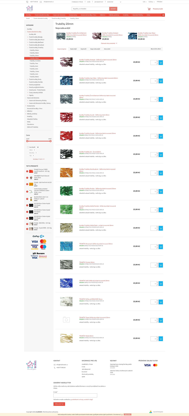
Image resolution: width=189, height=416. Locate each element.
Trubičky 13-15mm (35, 61)
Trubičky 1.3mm (34, 72)
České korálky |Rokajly (35, 37)
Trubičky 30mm (34, 53)
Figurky (31, 95)
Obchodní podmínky (88, 374)
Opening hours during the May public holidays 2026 (121, 365)
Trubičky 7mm (34, 64)
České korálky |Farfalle (36, 82)
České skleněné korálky (34, 32)
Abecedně (107, 49)
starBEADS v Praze (77, 2)
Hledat (113, 9)
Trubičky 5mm (34, 66)
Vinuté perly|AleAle (34, 85)
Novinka (32, 153)
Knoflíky (29, 29)
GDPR (83, 377)
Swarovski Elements (33, 98)
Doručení (110, 2)
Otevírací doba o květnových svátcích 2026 (121, 372)
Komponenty (31, 106)
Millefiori (29, 111)
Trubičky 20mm (34, 58)
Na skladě (33, 147)
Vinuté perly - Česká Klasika (37, 90)
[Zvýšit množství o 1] (158, 61)
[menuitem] (28, 15)
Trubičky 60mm (34, 77)
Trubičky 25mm (34, 56)
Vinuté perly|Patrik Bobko (36, 87)
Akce (32, 150)
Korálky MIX (32, 34)
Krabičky (29, 116)
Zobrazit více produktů (108, 43)
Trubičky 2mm (34, 69)
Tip (31, 156)
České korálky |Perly (35, 79)
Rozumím (127, 414)
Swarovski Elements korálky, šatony (40, 103)
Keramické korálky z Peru (34, 109)
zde (122, 414)
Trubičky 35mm (34, 50)
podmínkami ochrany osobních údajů (82, 400)
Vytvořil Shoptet (158, 412)
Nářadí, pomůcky (32, 114)
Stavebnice (30, 124)
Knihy (28, 122)
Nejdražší (83, 49)
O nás (88, 2)
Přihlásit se (59, 404)
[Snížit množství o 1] (158, 64)
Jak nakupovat (98, 2)
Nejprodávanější (95, 49)
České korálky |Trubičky (36, 48)
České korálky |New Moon (36, 40)
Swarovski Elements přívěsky (38, 101)
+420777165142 (60, 368)
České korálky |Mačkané (36, 42)
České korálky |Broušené (36, 45)
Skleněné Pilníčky (32, 119)
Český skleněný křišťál (36, 93)
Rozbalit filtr (37, 159)
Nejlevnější (73, 49)
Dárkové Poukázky (32, 127)
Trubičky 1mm (34, 74)
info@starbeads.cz (62, 365)
